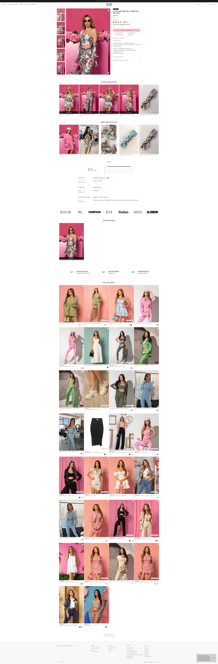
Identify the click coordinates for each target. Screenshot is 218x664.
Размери (116, 19)
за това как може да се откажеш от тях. (204, 660)
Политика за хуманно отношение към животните (135, 654)
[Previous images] (61, 7)
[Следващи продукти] (160, 140)
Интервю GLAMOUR (147, 656)
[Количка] (215, 4)
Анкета (110, 651)
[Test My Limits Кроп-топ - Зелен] (118, 22)
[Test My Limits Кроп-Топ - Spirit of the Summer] (120, 22)
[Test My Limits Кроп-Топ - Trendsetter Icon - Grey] (61, 14)
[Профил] (212, 4)
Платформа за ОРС (130, 658)
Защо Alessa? (146, 651)
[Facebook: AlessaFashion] (57, 648)
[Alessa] (109, 4)
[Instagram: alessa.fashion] (60, 648)
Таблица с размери (94, 651)
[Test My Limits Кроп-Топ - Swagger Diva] (116, 22)
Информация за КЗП (130, 656)
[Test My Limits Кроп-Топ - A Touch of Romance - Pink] (127, 22)
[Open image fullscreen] (108, 72)
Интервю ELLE (146, 654)
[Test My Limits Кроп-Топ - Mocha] (125, 22)
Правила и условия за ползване (132, 651)
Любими (110, 649)
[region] (109, 101)
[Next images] (61, 75)
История (145, 649)
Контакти (92, 649)
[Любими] (210, 4)
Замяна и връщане (130, 649)
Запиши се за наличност (125, 24)
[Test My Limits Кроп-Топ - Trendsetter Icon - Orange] (122, 22)
